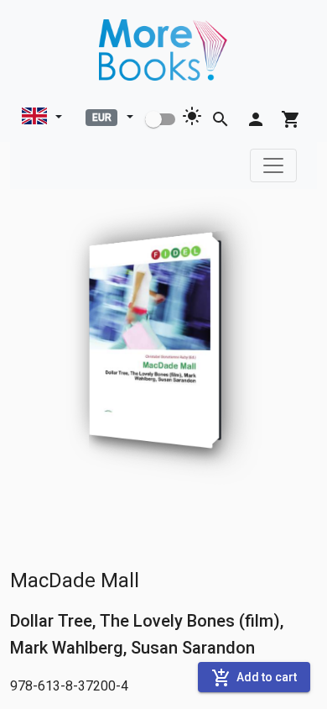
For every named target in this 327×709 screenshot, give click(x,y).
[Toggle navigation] (273, 165)
